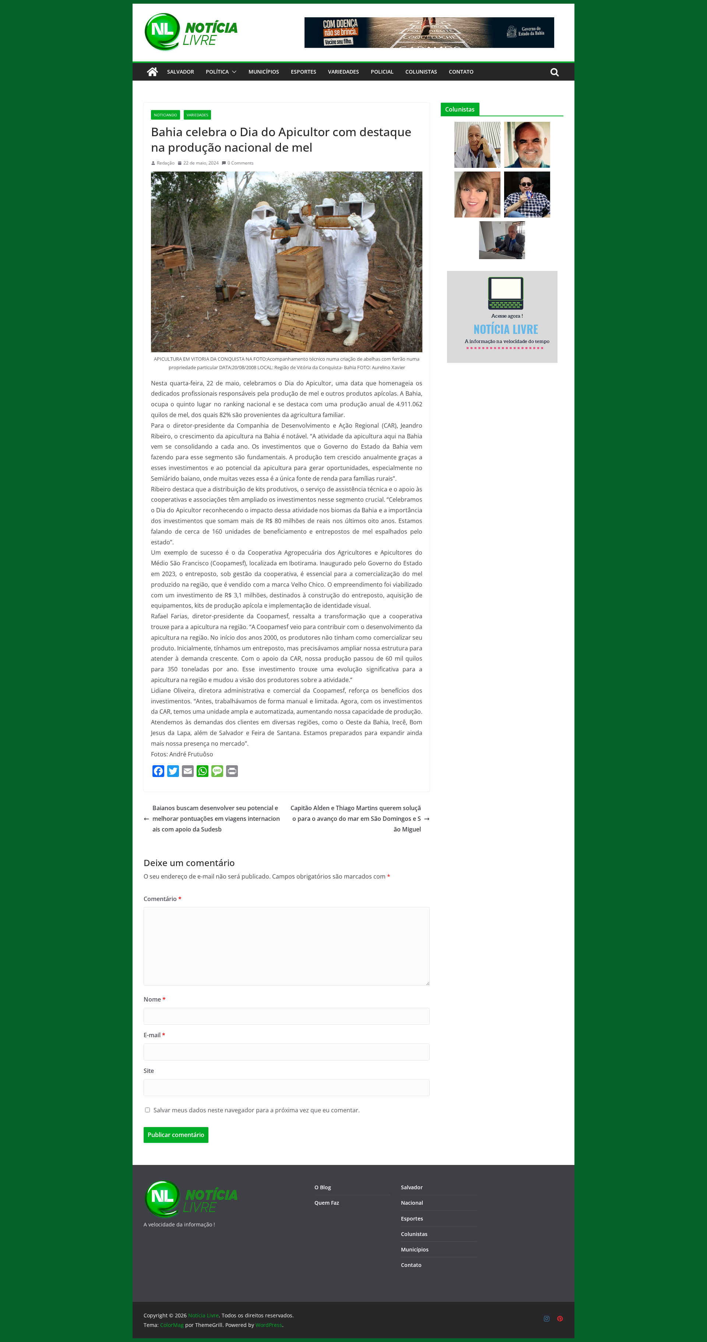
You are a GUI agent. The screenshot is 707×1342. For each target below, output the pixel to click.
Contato (411, 1264)
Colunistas (421, 71)
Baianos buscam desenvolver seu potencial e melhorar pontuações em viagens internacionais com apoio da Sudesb (216, 818)
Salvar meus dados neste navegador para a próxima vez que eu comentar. (257, 1110)
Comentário (163, 899)
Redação (166, 163)
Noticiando (165, 114)
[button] (233, 72)
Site (149, 1071)
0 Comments (241, 163)
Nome (155, 999)
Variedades (343, 71)
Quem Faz (326, 1202)
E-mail (154, 1035)
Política (217, 71)
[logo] (191, 1184)
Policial (382, 71)
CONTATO (461, 71)
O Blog (322, 1187)
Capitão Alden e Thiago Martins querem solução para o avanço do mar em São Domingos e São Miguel (356, 818)
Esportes (303, 71)
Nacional (412, 1202)
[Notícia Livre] (152, 72)
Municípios (264, 71)
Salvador (180, 71)
